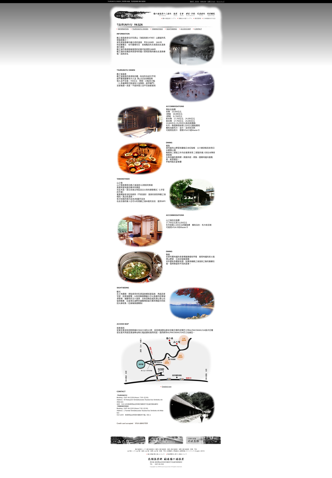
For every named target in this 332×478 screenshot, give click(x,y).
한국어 (196, 1)
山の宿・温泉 (140, 451)
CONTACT (198, 29)
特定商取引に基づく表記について (177, 454)
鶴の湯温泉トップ (140, 449)
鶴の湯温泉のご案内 (152, 449)
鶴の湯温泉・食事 (176, 449)
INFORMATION (123, 29)
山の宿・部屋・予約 (160, 451)
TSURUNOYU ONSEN (140, 29)
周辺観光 (176, 451)
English (197, 451)
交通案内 (169, 451)
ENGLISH (203, 1)
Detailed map (166, 387)
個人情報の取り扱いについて (156, 454)
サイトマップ (220, 1)
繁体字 (192, 1)
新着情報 (182, 451)
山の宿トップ (131, 451)
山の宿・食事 (149, 451)
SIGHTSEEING (171, 29)
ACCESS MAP (186, 29)
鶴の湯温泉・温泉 (165, 449)
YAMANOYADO (157, 29)
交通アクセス (211, 1)
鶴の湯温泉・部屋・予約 (190, 449)
